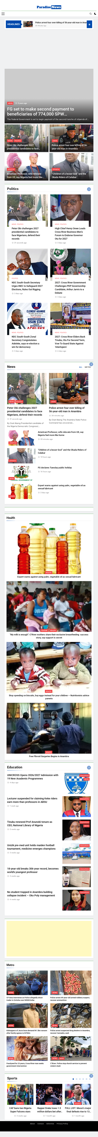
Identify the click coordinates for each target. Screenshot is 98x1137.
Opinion (56, 169)
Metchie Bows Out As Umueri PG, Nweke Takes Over (39, 112)
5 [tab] (86, 1079)
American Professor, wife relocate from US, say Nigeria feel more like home (24, 177)
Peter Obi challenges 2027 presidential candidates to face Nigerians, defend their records (23, 148)
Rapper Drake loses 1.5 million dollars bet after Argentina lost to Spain (49, 1111)
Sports (20, 1103)
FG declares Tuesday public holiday (55, 467)
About (32, 1124)
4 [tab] (83, 1079)
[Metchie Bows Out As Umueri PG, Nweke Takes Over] (49, 96)
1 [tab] (73, 1079)
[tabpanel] (20, 1100)
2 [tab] (76, 1079)
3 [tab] (80, 1079)
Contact (40, 1124)
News (10, 103)
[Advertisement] (49, 48)
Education (84, 775)
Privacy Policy (62, 1124)
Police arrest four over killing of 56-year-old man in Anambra (37, 22)
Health (12, 496)
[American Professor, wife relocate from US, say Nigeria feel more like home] (73, 24)
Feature (44, 630)
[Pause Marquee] (89, 24)
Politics (18, 141)
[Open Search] (91, 14)
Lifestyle (11, 169)
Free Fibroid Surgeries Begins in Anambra (49, 756)
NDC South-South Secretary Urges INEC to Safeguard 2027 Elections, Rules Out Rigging (27, 286)
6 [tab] (89, 1079)
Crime (55, 141)
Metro (11, 993)
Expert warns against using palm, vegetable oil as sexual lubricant (49, 577)
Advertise (50, 1124)
